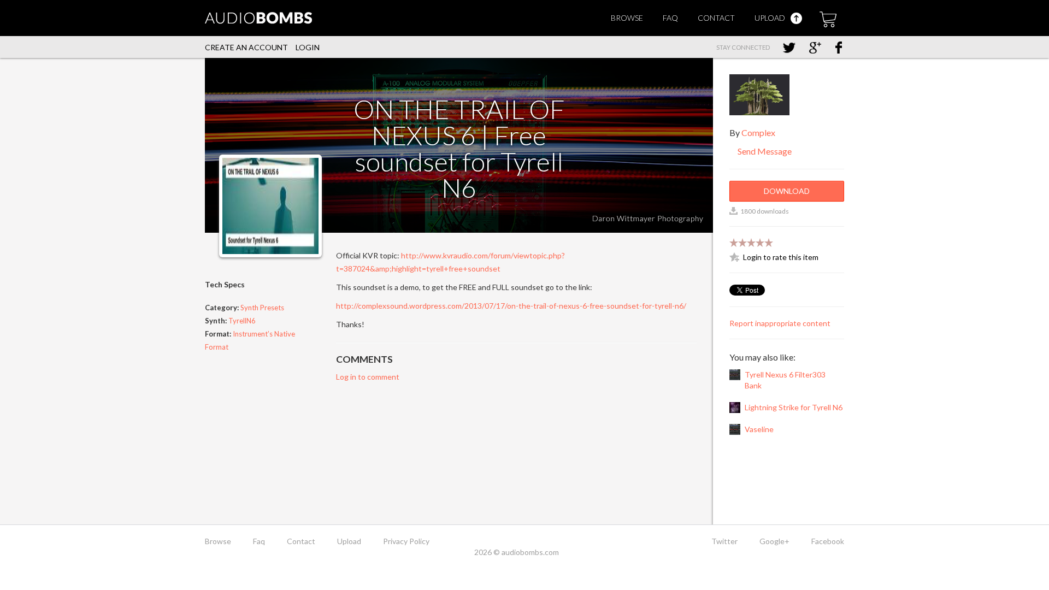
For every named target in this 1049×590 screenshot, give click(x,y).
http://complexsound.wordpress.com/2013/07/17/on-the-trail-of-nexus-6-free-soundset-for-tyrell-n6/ (511, 305)
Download (787, 191)
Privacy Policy (406, 541)
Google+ (774, 541)
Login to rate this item (780, 257)
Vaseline (759, 429)
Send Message (764, 151)
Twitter (724, 541)
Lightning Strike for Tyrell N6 (793, 407)
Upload (771, 17)
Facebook (827, 541)
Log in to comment (367, 376)
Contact (716, 17)
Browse (627, 17)
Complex (758, 132)
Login (308, 47)
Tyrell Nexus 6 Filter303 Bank (785, 380)
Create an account (246, 47)
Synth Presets (262, 307)
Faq (670, 17)
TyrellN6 (242, 320)
